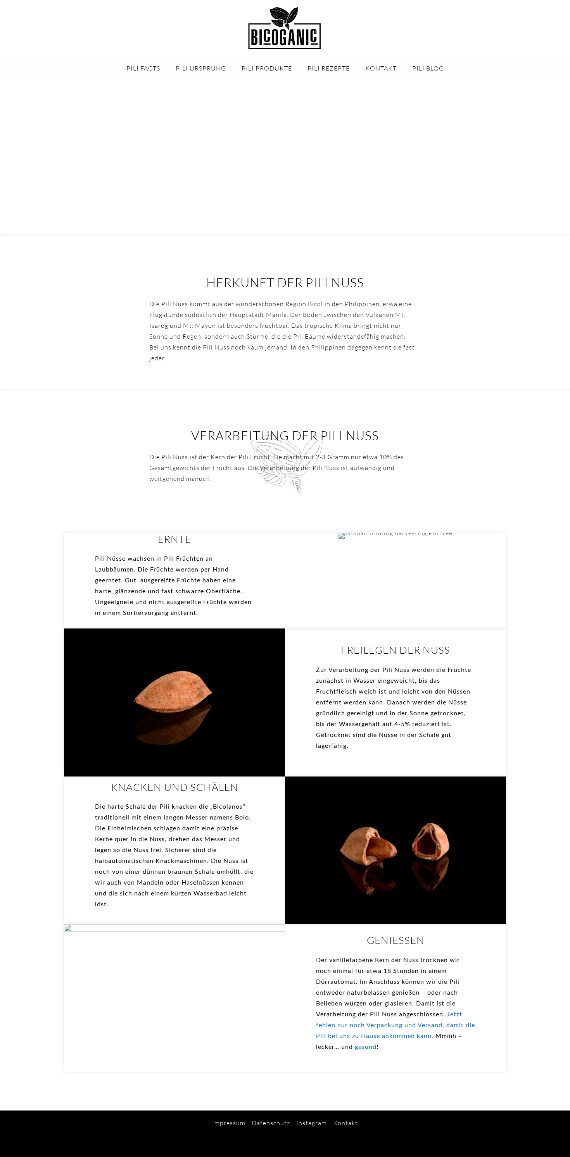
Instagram (311, 1123)
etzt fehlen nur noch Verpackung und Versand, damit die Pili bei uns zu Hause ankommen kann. (395, 1025)
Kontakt (345, 1123)
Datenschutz (271, 1123)
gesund (366, 1047)
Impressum (228, 1123)
